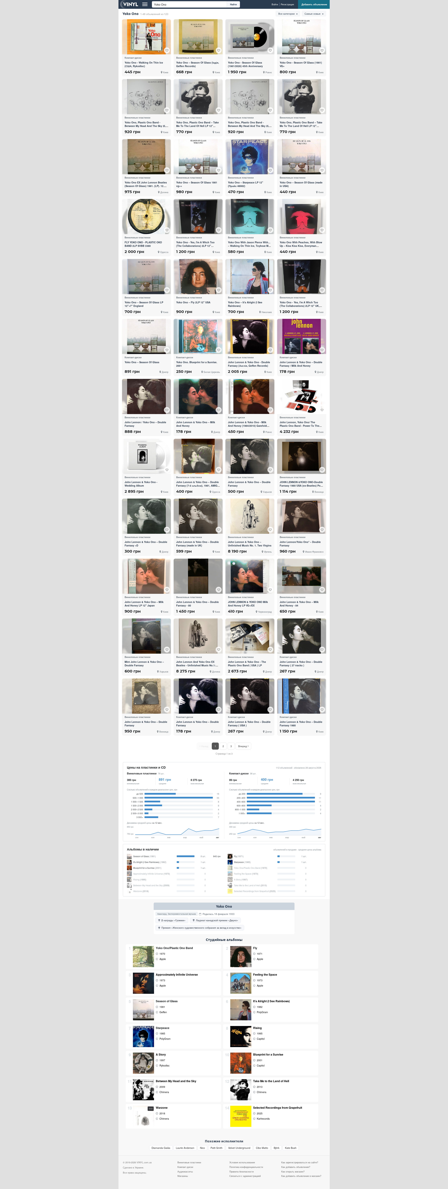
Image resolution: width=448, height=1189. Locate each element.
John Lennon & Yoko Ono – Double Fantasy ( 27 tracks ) (301, 663)
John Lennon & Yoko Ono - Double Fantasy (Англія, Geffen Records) (249, 363)
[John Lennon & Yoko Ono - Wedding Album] (146, 456)
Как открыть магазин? (293, 1171)
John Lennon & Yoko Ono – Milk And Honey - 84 (299, 603)
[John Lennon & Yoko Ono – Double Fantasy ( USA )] (249, 696)
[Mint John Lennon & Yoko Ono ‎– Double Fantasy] (146, 636)
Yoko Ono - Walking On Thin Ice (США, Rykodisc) (144, 64)
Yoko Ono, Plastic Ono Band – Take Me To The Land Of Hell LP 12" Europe (301, 126)
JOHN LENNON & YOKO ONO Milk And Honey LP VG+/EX (248, 603)
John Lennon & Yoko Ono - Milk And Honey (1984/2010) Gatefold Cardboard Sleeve (247, 425)
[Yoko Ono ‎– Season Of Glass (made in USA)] (301, 156)
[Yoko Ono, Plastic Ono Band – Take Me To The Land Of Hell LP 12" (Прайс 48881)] (198, 96)
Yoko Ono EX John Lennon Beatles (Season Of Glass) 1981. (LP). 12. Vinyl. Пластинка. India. (146, 186)
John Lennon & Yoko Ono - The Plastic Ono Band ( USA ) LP (247, 663)
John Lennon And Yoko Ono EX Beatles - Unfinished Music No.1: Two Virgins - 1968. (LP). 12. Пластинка (196, 667)
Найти (233, 4)
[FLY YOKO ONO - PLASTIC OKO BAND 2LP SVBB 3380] (146, 216)
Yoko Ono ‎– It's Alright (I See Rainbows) (245, 304)
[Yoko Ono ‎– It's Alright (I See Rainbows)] (249, 277)
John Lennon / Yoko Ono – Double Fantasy (145, 423)
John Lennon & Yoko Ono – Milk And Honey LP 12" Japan (144, 603)
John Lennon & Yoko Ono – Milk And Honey (195, 423)
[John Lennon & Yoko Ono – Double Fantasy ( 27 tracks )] (301, 636)
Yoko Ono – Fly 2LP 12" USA (193, 302)
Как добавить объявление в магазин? (301, 1176)
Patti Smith (217, 1148)
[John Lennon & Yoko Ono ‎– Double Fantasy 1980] (301, 696)
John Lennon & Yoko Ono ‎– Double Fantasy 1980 (301, 723)
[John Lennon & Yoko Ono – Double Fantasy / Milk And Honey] (301, 336)
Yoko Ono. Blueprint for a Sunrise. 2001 (196, 363)
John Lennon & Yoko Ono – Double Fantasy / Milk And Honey (301, 363)
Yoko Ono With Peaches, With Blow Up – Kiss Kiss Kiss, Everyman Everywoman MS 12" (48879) (301, 245)
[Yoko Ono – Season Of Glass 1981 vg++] (198, 156)
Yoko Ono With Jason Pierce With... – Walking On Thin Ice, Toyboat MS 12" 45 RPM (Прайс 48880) (249, 245)
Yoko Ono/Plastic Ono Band (174, 948)
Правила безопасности (241, 1171)
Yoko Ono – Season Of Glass (142, 362)
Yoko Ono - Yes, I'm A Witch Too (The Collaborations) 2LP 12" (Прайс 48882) (195, 245)
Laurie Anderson (185, 1148)
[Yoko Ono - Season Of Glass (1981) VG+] (301, 36)
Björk (276, 1148)
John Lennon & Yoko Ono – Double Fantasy (249, 483)
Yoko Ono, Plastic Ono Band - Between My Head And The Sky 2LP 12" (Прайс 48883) (146, 126)
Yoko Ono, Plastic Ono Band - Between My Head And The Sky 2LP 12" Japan (249, 126)
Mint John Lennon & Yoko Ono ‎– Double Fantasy (144, 663)
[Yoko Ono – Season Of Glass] (146, 336)
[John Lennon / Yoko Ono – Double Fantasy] (146, 396)
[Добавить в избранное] (167, 50)
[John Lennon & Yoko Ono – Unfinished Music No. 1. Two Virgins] (249, 516)
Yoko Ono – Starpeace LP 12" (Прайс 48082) (245, 184)
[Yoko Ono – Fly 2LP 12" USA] (198, 276)
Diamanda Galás (161, 1148)
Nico (202, 1148)
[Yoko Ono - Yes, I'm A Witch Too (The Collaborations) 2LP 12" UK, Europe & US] (301, 276)
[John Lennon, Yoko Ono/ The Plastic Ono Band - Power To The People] (301, 396)
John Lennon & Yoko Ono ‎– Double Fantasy (146, 723)
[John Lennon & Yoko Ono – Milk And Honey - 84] (301, 576)
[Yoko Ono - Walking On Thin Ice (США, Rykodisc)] (146, 37)
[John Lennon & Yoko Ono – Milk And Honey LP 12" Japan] (146, 576)
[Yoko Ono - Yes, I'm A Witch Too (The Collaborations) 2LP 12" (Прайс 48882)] (198, 216)
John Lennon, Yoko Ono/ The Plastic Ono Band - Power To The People (299, 425)
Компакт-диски (239, 773)
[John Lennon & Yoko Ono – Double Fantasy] (250, 456)
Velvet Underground (239, 1148)
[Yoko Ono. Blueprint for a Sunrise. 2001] (198, 336)
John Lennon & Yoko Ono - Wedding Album (141, 483)
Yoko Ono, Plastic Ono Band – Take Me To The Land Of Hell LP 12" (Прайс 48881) (197, 126)
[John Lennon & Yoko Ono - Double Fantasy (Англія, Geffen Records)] (249, 336)
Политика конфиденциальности (246, 1167)
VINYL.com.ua (144, 1162)
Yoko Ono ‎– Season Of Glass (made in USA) (301, 184)
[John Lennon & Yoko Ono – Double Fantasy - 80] (198, 576)
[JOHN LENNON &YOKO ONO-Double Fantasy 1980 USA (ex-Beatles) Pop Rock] (301, 456)
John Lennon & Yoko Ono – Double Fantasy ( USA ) (249, 723)
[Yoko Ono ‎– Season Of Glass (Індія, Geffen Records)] (198, 36)
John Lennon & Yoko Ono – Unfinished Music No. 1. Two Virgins (249, 543)
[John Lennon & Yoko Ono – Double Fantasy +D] (146, 516)
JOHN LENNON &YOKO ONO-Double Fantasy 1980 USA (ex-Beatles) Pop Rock (301, 485)
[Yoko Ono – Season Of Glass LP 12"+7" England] (146, 276)
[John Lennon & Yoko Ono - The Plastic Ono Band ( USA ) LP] (249, 636)
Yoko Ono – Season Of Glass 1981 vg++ (196, 184)
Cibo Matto (262, 1148)
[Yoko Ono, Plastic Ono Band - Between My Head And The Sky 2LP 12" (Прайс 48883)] (146, 97)
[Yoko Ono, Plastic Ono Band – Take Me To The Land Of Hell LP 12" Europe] (301, 96)
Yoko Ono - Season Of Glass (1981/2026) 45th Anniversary (245, 64)
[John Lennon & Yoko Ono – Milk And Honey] (198, 396)
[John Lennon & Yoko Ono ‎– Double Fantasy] (146, 696)
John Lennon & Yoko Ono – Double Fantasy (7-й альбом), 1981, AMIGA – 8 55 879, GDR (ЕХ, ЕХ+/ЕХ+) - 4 (197, 485)
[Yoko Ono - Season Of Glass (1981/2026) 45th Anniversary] (249, 37)
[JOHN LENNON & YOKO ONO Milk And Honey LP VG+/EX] (249, 576)
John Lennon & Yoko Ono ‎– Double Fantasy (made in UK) (197, 543)
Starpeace (162, 1028)
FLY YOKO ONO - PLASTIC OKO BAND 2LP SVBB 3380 (143, 244)
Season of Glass (167, 1001)
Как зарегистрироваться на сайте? (299, 1162)
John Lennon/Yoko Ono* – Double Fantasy (300, 543)
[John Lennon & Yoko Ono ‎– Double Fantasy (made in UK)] (198, 516)
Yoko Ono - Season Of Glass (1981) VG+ (301, 64)
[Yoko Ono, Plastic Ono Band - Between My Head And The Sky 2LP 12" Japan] (249, 97)
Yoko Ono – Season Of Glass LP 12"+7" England (144, 304)
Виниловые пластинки (141, 773)
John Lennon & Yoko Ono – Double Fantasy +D (146, 543)
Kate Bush (290, 1148)
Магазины (182, 1176)
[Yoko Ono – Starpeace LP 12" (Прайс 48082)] (249, 156)
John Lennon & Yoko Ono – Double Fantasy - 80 (197, 603)
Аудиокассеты (185, 1171)
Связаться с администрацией (245, 1176)
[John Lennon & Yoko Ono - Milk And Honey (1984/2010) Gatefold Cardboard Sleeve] (249, 396)
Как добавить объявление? (295, 1167)
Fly (255, 948)
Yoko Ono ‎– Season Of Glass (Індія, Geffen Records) (197, 64)
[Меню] (144, 4)
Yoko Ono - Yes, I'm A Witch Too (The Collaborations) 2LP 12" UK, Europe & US (299, 306)
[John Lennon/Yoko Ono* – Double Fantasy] (301, 516)
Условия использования (242, 1162)
